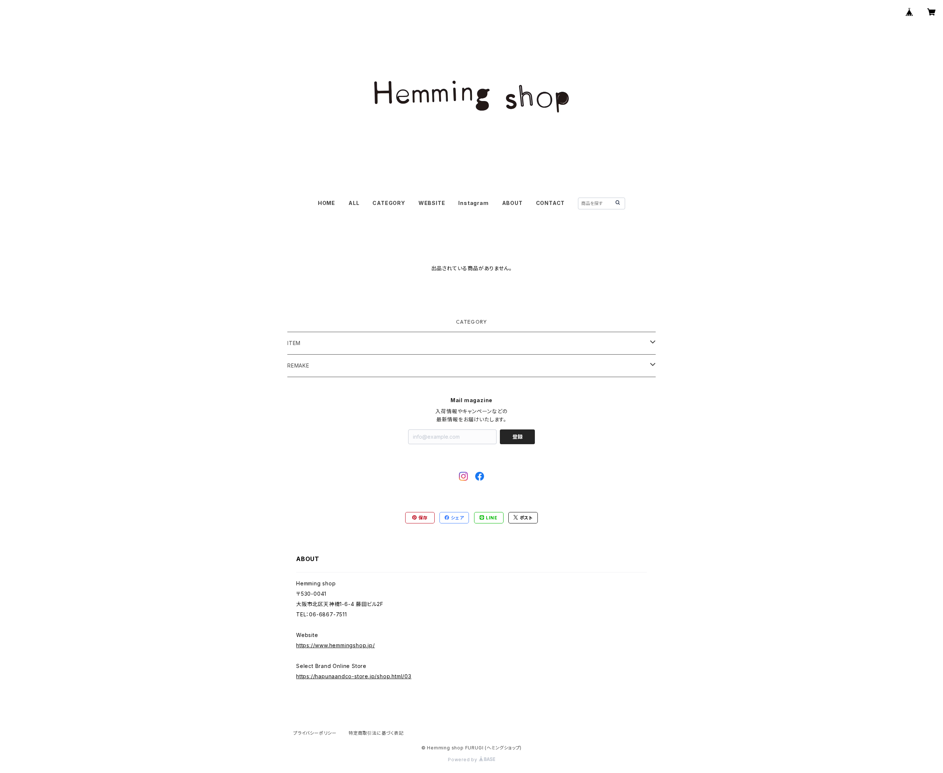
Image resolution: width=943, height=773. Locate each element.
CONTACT (550, 203)
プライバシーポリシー (315, 733)
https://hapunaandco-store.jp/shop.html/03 (353, 676)
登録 (517, 436)
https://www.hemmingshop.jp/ (335, 645)
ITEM (294, 343)
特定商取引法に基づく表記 (376, 733)
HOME (326, 203)
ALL (353, 203)
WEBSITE (431, 203)
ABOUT (512, 203)
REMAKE (298, 365)
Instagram (473, 203)
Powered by (463, 759)
